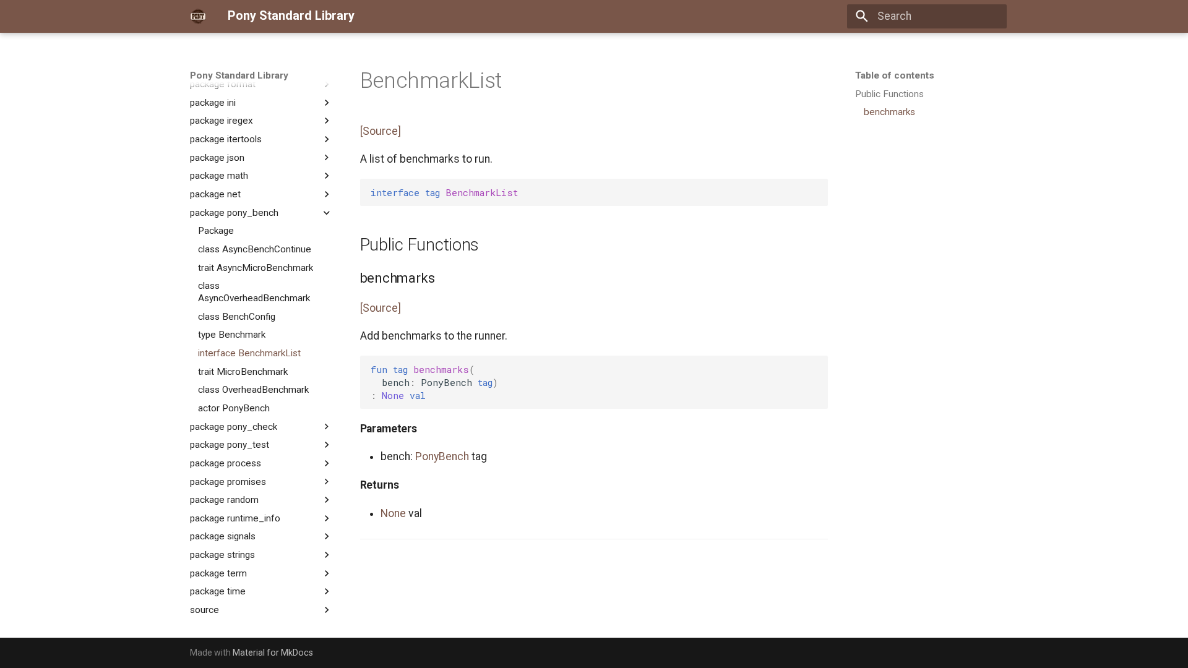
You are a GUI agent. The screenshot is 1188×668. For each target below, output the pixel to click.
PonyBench (442, 456)
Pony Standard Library (239, 75)
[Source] (380, 131)
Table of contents (894, 75)
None (393, 513)
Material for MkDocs (273, 652)
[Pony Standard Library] (198, 16)
